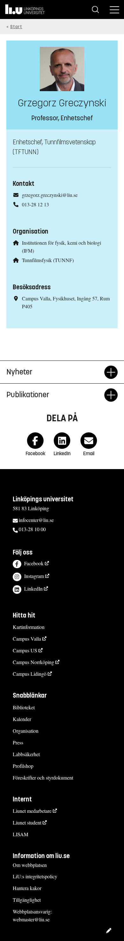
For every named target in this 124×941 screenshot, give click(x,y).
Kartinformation (29, 627)
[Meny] (114, 9)
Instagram (34, 576)
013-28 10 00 (32, 529)
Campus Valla (27, 638)
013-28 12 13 (35, 204)
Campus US (25, 650)
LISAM (20, 834)
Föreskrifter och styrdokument (43, 777)
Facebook (34, 563)
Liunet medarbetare (32, 810)
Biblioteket (24, 707)
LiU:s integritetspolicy (35, 876)
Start (16, 26)
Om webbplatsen (30, 865)
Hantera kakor (27, 888)
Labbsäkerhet (26, 754)
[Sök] (95, 9)
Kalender (22, 719)
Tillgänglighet (27, 899)
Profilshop (23, 765)
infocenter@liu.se (36, 520)
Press (18, 742)
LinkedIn (33, 588)
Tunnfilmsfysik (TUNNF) (48, 260)
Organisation (25, 730)
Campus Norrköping (33, 662)
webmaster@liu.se (31, 919)
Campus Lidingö (29, 673)
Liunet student (27, 822)
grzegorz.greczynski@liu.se (50, 194)
